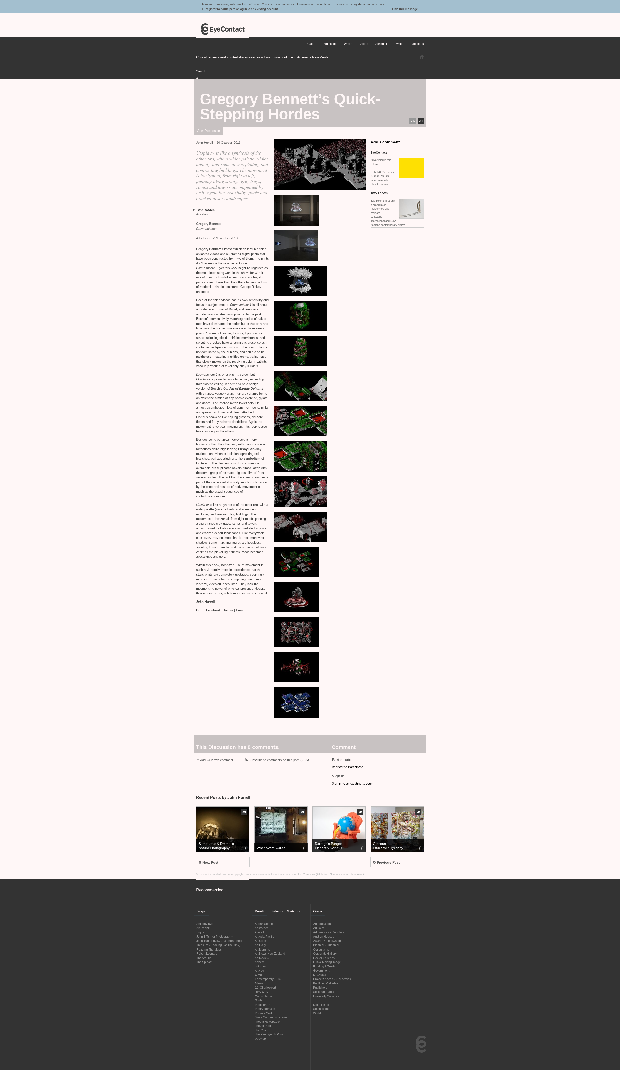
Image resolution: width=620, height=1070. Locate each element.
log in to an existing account (259, 9)
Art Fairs (318, 928)
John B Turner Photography (214, 936)
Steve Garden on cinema (271, 1017)
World (317, 1013)
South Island (321, 1008)
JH (421, 120)
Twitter (228, 610)
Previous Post (388, 862)
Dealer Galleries (324, 957)
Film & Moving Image (327, 962)
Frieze (259, 983)
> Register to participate (218, 9)
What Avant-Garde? (272, 848)
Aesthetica (262, 928)
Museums (319, 974)
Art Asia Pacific (264, 936)
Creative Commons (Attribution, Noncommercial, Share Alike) (328, 874)
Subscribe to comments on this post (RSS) (278, 760)
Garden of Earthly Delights (243, 388)
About (364, 43)
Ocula (259, 1000)
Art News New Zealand (270, 953)
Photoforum (262, 1004)
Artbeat (259, 962)
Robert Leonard (206, 953)
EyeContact (222, 29)
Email (240, 610)
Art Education (322, 923)
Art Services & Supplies (328, 932)
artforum (260, 966)
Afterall (259, 932)
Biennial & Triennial (326, 945)
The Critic (261, 1030)
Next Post (210, 862)
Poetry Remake (265, 1008)
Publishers (320, 987)
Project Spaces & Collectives (332, 979)
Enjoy (200, 932)
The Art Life (203, 957)
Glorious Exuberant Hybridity (388, 846)
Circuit (259, 974)
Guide (311, 43)
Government (321, 970)
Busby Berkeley (249, 449)
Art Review (262, 957)
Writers (348, 43)
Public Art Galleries (325, 983)
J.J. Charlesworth (266, 987)
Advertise (381, 43)
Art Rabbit (202, 928)
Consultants (321, 949)
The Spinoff (203, 962)
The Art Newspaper (267, 1021)
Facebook (213, 610)
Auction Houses (323, 936)
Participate (330, 43)
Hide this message (405, 9)
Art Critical (261, 940)
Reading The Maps (209, 949)
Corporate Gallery (325, 953)
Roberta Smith (264, 1013)
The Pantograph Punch (270, 1034)
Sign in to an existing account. (353, 783)
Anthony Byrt (204, 923)
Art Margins (262, 949)
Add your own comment (216, 760)
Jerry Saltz (262, 991)
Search (201, 71)
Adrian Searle (264, 923)
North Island (321, 1004)
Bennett (226, 565)
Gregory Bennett (208, 249)
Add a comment (385, 142)
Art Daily (260, 945)
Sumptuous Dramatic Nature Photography (216, 846)
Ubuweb (260, 1038)
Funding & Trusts (324, 966)
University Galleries (326, 996)
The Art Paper (264, 1025)
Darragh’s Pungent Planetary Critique (329, 846)
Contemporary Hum (268, 979)
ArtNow (259, 970)
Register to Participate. (348, 767)
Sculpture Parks (323, 991)
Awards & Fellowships (327, 940)
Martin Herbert (264, 996)
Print (199, 610)
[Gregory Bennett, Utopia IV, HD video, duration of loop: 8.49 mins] (320, 164)
